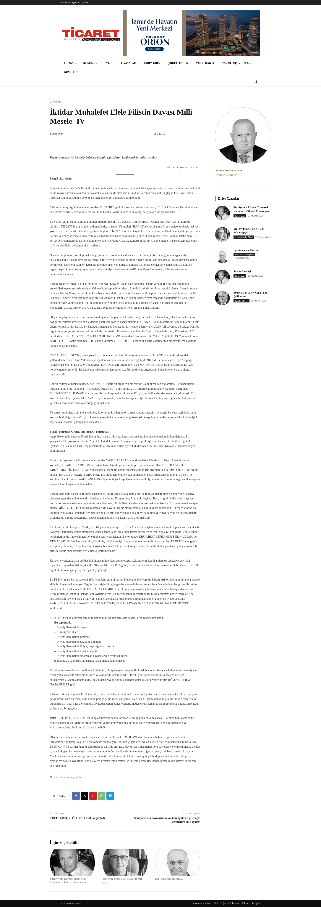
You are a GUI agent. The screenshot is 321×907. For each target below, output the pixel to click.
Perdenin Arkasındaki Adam (229, 170)
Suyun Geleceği (242, 271)
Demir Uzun (240, 215)
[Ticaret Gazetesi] (91, 34)
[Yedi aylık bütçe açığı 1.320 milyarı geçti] (124, 862)
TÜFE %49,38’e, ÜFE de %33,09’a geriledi (77, 818)
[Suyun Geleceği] (222, 277)
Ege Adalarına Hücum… (169, 878)
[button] (255, 81)
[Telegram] (110, 796)
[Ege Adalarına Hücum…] (177, 862)
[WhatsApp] (101, 796)
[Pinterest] (93, 796)
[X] (84, 796)
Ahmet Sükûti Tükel (244, 237)
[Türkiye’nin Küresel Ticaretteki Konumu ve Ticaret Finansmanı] (72, 862)
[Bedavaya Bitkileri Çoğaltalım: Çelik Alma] (222, 298)
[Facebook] (76, 796)
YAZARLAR (55, 102)
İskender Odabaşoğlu (244, 254)
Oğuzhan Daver (241, 300)
